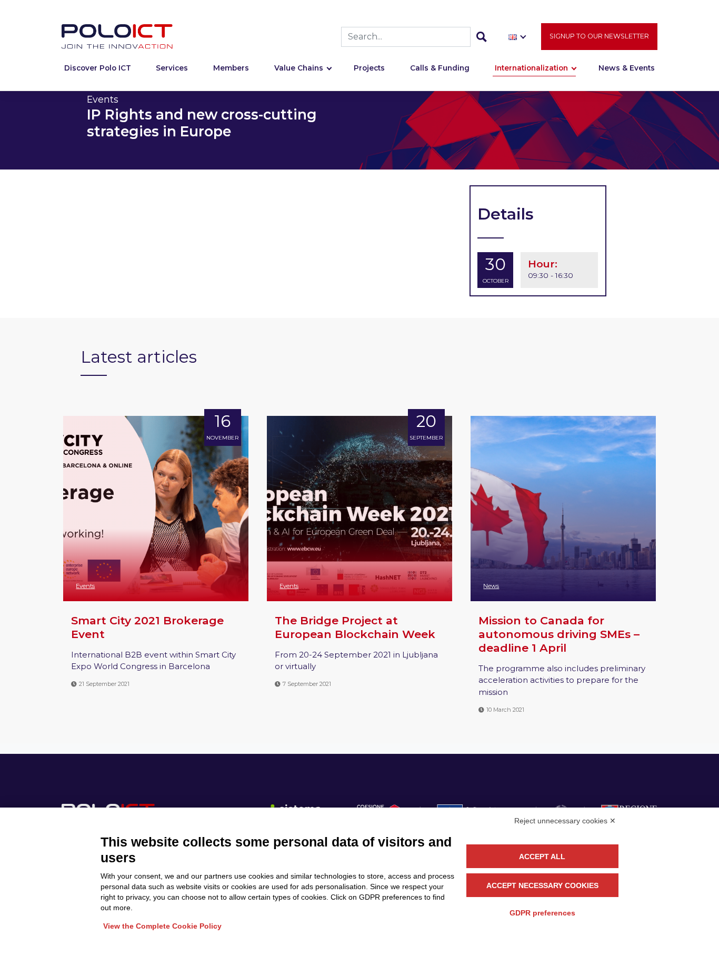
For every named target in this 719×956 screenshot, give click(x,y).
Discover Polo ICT (97, 68)
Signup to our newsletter (599, 36)
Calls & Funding (440, 68)
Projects (369, 68)
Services (172, 68)
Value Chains (298, 68)
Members (231, 68)
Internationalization (531, 68)
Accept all (542, 856)
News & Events (626, 68)
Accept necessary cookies (542, 885)
